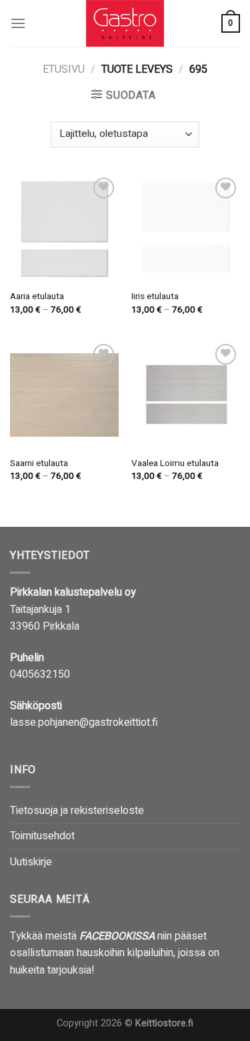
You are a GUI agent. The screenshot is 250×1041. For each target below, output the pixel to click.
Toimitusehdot (42, 836)
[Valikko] (18, 23)
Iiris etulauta (155, 297)
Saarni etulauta (39, 464)
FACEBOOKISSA (117, 936)
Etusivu (64, 69)
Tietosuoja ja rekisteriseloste (77, 811)
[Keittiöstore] (125, 23)
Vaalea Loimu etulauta (175, 464)
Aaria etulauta (37, 297)
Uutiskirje (31, 862)
